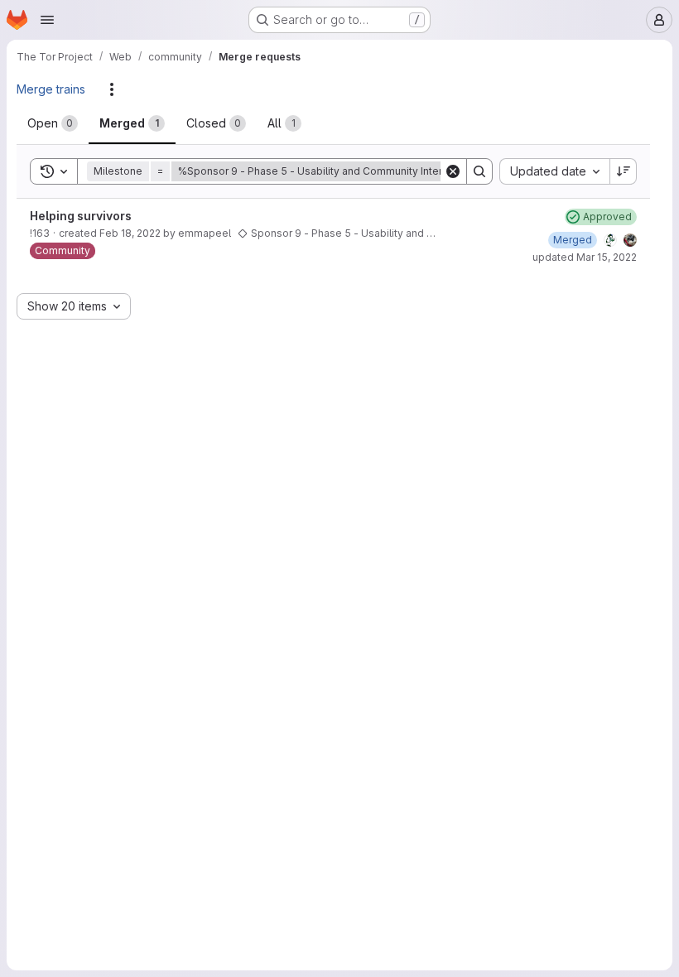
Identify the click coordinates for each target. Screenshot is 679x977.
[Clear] (453, 171)
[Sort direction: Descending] (623, 171)
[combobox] (554, 171)
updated (584, 257)
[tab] (53, 123)
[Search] (479, 171)
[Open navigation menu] (47, 20)
